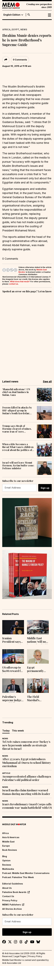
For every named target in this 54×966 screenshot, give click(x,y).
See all (47, 381)
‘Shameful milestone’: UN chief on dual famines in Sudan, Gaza (16, 392)
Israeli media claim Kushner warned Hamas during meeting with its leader (26, 792)
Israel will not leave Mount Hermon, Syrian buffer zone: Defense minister (18, 465)
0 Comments (20, 59)
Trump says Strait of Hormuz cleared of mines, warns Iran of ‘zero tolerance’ (17, 428)
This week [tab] (18, 730)
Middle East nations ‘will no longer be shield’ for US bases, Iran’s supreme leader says (37, 640)
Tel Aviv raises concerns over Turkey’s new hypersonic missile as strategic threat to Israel (26, 745)
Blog (4, 856)
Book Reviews (9, 850)
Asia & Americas (10, 837)
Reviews (6, 865)
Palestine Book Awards (14, 892)
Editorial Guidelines (12, 883)
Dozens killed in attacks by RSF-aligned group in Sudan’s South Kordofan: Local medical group (17, 410)
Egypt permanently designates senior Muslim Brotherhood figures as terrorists (36, 669)
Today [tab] (6, 730)
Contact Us (8, 896)
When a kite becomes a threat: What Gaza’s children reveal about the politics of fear (17, 447)
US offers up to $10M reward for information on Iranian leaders (12, 669)
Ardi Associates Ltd (11, 963)
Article (6, 773)
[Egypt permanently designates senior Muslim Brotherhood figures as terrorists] (38, 656)
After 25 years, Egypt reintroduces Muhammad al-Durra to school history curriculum (26, 762)
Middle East (8, 841)
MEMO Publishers (11, 904)
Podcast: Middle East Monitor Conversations (26, 873)
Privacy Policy (9, 900)
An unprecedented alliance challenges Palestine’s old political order (26, 778)
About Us (7, 888)
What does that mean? (20, 281)
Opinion (6, 860)
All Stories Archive (12, 909)
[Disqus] (27, 334)
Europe (6, 846)
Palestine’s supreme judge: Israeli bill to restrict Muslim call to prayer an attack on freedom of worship (12, 699)
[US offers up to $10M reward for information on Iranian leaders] (13, 656)
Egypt (15, 29)
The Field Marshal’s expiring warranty (33, 699)
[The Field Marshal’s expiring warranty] (38, 685)
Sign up (45, 487)
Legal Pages (20, 956)
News (23, 29)
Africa (6, 29)
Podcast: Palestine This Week (18, 877)
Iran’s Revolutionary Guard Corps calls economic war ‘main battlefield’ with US (27, 806)
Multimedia (8, 869)
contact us (13, 284)
